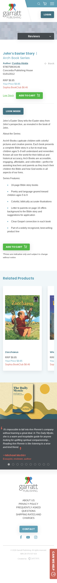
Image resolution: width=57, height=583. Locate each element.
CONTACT (28, 529)
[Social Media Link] (21, 537)
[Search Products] (38, 3)
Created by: (22, 559)
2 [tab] (13, 464)
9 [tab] (43, 464)
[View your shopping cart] (44, 3)
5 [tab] (26, 464)
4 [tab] (21, 464)
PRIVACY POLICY (28, 504)
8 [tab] (39, 464)
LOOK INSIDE (13, 111)
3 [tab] (17, 464)
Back (51, 63)
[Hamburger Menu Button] (52, 3)
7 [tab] (35, 464)
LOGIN (47, 14)
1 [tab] (8, 464)
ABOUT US (29, 500)
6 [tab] (30, 464)
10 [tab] (48, 464)
